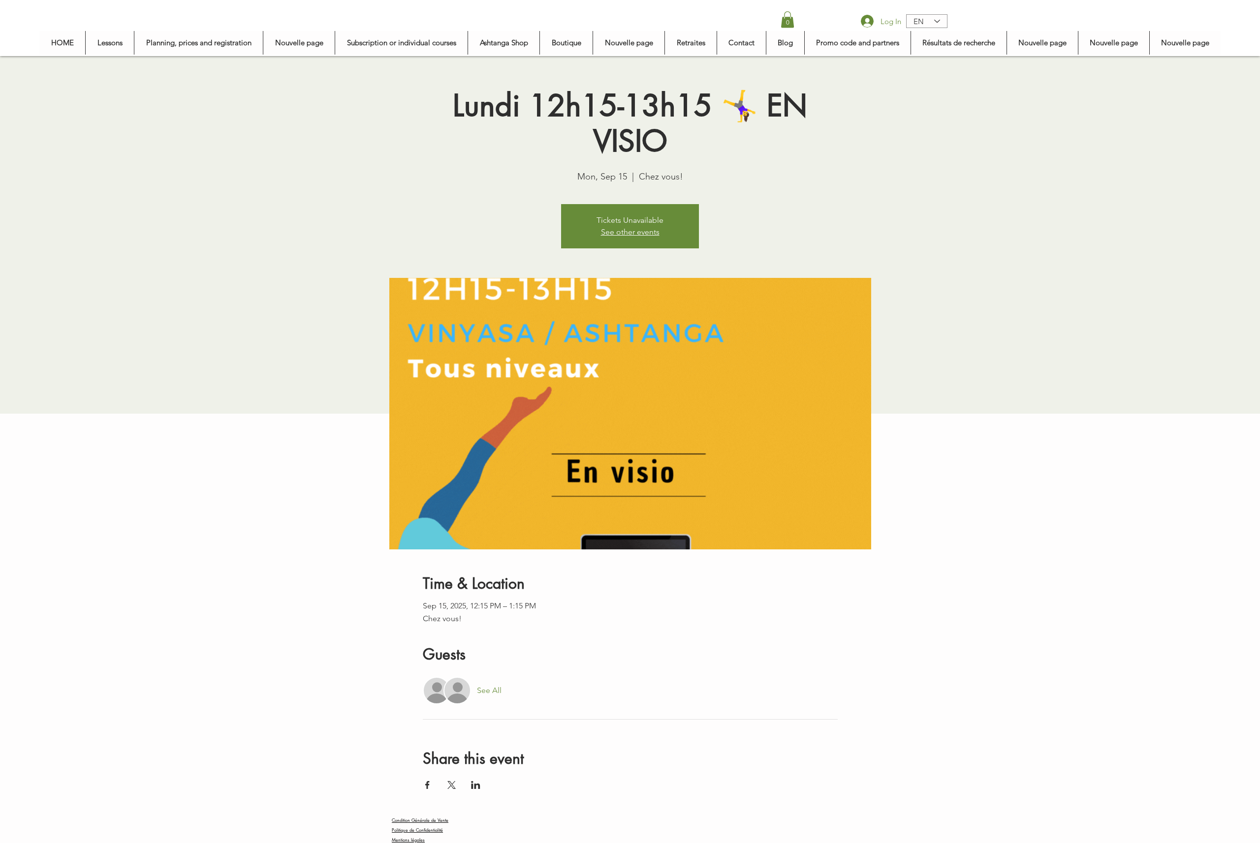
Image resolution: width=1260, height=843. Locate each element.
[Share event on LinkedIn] (475, 785)
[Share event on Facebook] (427, 785)
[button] (787, 19)
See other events (630, 232)
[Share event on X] (451, 785)
